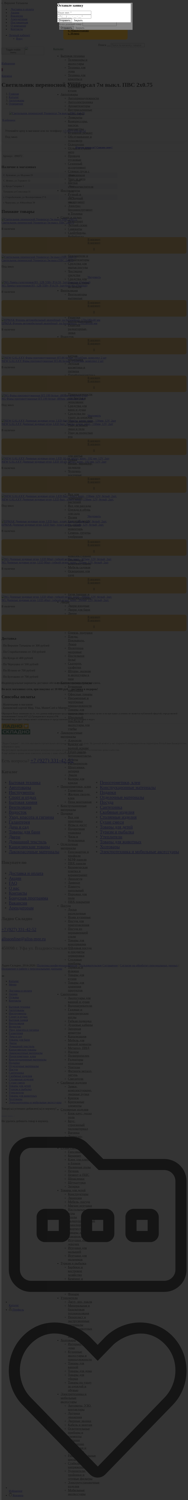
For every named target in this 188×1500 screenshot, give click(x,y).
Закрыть (78, 20)
